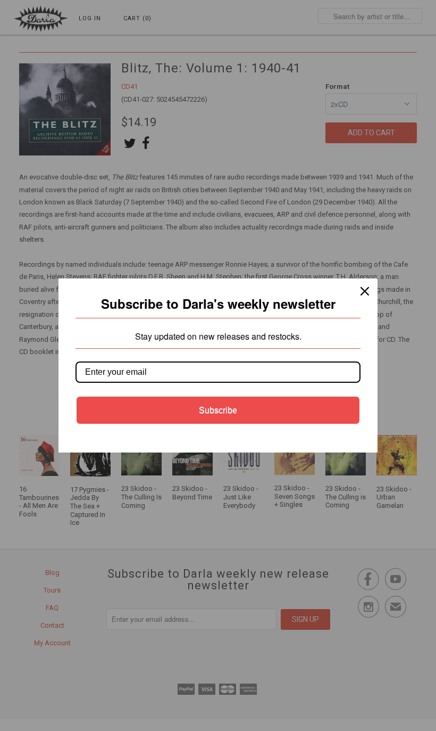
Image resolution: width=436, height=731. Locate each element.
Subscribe (218, 410)
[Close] (365, 291)
